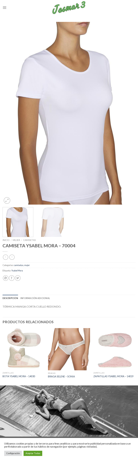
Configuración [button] (13, 453)
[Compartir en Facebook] (11, 278)
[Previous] (9, 113)
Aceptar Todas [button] (33, 453)
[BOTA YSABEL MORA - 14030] (24, 349)
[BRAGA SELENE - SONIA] (69, 349)
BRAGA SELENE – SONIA (61, 376)
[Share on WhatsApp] (5, 278)
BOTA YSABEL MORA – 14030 (19, 376)
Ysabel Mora (17, 270)
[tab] (10, 298)
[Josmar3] (69, 7)
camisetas (29, 240)
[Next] (129, 113)
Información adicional (35, 298)
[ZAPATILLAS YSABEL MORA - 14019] (114, 349)
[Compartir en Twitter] (18, 278)
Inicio (6, 240)
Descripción (10, 298)
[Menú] (5, 7)
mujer (16, 240)
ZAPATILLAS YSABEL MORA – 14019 (113, 376)
